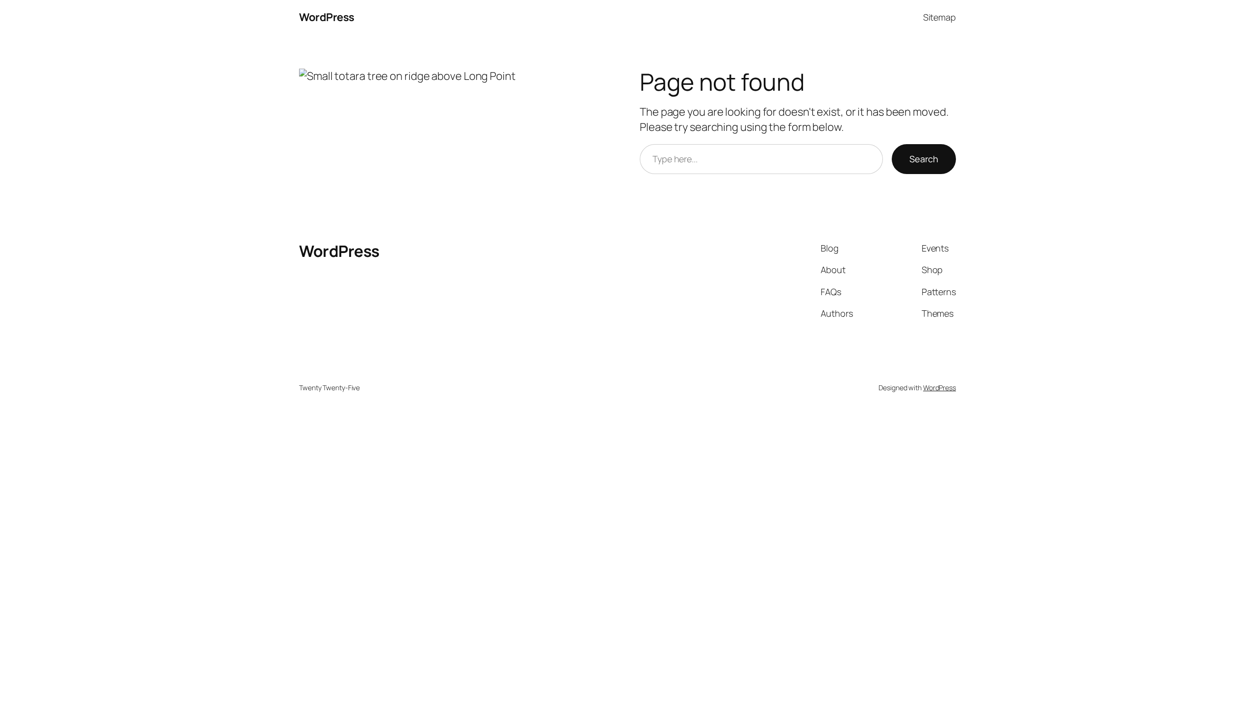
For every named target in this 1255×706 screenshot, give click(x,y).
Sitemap (939, 17)
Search (923, 159)
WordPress (326, 17)
